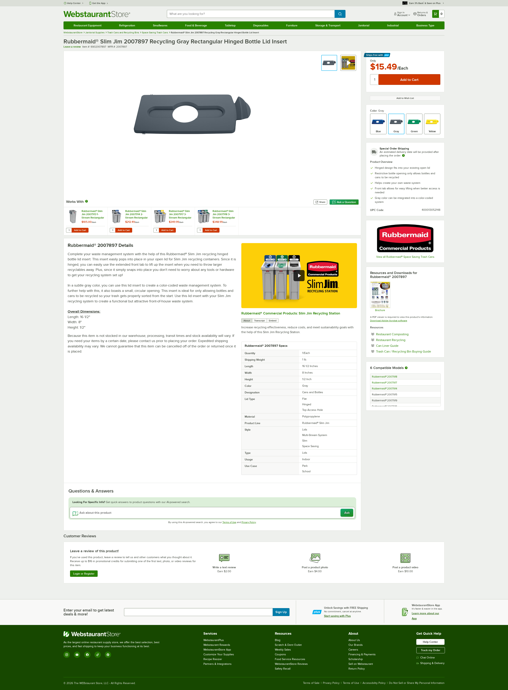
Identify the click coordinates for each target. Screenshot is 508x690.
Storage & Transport (327, 25)
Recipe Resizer (212, 659)
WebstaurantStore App (217, 649)
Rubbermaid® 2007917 (384, 382)
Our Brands (355, 644)
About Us (354, 640)
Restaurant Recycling (403, 340)
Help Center (74, 3)
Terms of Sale (311, 683)
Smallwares (160, 25)
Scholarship (355, 659)
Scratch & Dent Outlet (288, 644)
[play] (299, 275)
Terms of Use (229, 522)
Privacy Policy (248, 522)
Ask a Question (346, 202)
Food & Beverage (196, 25)
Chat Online (427, 657)
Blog (277, 640)
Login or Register (83, 573)
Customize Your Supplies (218, 654)
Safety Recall (283, 668)
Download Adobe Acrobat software (388, 320)
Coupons (280, 654)
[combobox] (251, 14)
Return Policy (356, 668)
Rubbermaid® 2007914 (384, 388)
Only (373, 60)
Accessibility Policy (374, 683)
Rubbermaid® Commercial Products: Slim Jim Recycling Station (290, 313)
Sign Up (281, 612)
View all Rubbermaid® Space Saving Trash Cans (405, 256)
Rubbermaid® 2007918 (384, 376)
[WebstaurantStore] (113, 634)
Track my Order (430, 650)
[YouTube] (77, 655)
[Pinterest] (108, 655)
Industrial (393, 25)
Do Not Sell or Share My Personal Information (416, 683)
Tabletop (230, 25)
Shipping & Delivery (432, 663)
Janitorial (363, 25)
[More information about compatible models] (406, 368)
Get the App (98, 3)
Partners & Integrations (217, 663)
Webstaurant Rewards (216, 644)
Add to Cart (80, 230)
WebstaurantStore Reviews (291, 663)
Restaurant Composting (404, 334)
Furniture (291, 25)
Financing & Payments (362, 654)
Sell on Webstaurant (360, 663)
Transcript (259, 320)
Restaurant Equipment (87, 25)
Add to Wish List (405, 98)
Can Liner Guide (399, 345)
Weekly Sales (283, 649)
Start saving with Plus (337, 615)
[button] (329, 63)
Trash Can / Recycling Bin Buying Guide (408, 351)
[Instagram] (67, 655)
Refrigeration (127, 25)
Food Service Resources (290, 659)
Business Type (425, 25)
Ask (347, 513)
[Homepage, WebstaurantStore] (97, 14)
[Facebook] (87, 655)
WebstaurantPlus (213, 640)
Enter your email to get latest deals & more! (89, 612)
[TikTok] (97, 655)
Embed (272, 320)
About (246, 320)
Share (322, 202)
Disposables (260, 25)
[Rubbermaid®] (405, 238)
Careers (353, 649)
